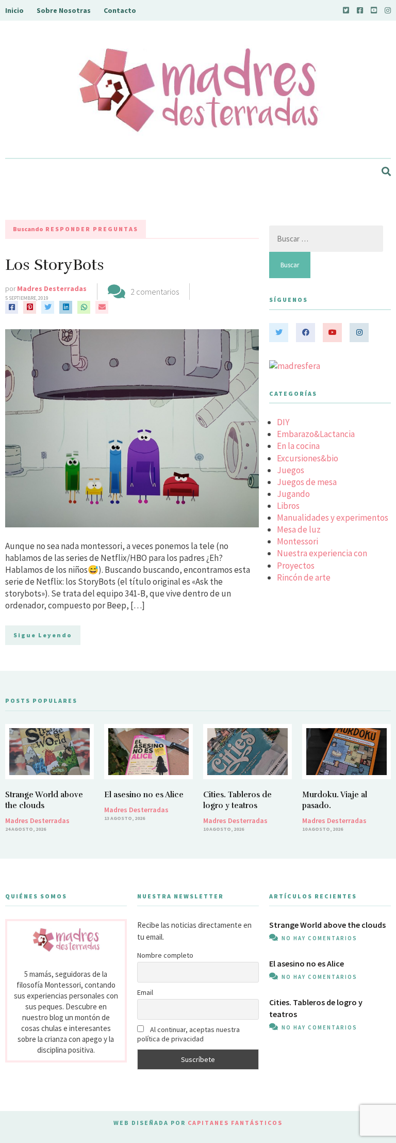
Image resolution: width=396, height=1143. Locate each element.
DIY (283, 422)
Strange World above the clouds (327, 925)
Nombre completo (165, 955)
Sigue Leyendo (42, 635)
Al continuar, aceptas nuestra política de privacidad (188, 1034)
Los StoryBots (54, 265)
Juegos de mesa (307, 482)
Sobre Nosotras (64, 10)
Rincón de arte (304, 577)
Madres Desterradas (52, 288)
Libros (288, 505)
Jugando (293, 494)
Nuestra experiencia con (322, 553)
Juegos (290, 470)
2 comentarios (154, 291)
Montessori (297, 541)
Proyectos (296, 565)
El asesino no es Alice (144, 794)
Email (145, 992)
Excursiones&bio (307, 458)
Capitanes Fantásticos (235, 1122)
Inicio (14, 10)
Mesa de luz (299, 529)
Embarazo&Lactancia (316, 434)
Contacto (120, 10)
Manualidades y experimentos (332, 517)
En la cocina (298, 446)
